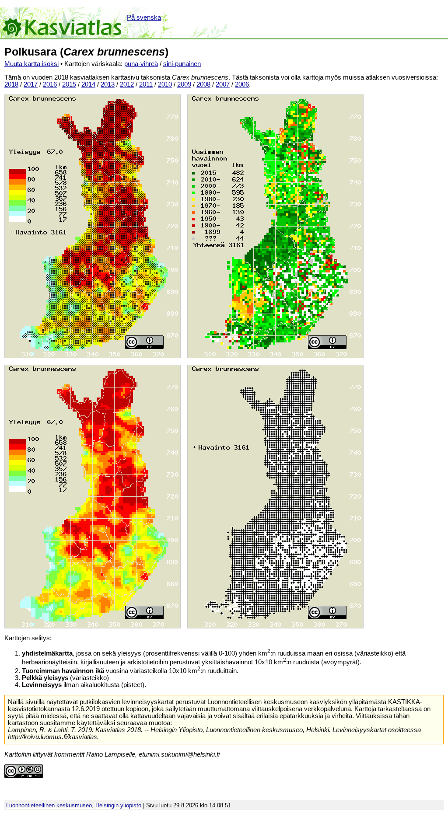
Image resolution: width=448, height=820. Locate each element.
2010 (165, 84)
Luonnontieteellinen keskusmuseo (49, 805)
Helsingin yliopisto (118, 805)
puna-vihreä (141, 63)
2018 (11, 84)
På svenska (144, 17)
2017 (31, 84)
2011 (146, 84)
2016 (50, 84)
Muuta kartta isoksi (31, 63)
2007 (223, 84)
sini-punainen (182, 63)
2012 (127, 84)
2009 (184, 84)
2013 (108, 84)
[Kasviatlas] (63, 22)
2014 (88, 84)
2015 (69, 84)
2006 (242, 84)
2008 (203, 84)
